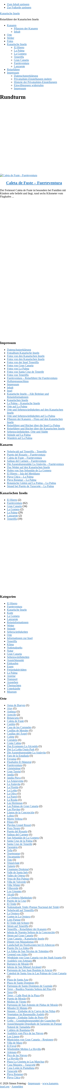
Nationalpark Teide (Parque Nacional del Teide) (33, 907)
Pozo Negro (13, 828)
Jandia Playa (14, 777)
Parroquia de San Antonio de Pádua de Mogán (32, 1004)
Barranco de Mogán (18, 963)
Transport (12, 679)
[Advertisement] (34, 138)
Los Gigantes (14, 891)
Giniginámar (14, 768)
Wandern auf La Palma (19, 438)
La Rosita (12, 799)
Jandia (10, 774)
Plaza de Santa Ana (17, 979)
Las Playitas (13, 809)
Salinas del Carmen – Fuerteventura (26, 460)
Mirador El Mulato (17, 1008)
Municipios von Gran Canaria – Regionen (30, 1039)
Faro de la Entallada (18, 755)
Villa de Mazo (14, 1042)
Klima (10, 644)
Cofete (10, 736)
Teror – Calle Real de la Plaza (23, 995)
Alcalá (10, 894)
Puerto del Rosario (17, 831)
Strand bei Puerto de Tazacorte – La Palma (30, 486)
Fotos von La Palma (18, 368)
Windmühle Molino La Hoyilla (24, 1049)
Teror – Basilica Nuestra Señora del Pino (29, 989)
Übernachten (14, 685)
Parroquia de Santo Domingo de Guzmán (29, 985)
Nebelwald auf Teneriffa (20, 910)
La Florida (12, 787)
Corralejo (12, 739)
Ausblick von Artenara (19, 960)
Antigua (11, 711)
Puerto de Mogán (16, 998)
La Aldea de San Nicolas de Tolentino (28, 951)
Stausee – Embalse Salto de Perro (25, 1017)
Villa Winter (13, 885)
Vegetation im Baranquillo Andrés (25, 1014)
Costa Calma (14, 743)
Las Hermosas (15, 803)
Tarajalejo (12, 847)
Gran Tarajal (14, 771)
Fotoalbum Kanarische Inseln (23, 352)
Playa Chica (13, 1077)
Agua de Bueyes (16, 705)
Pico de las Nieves (17, 1055)
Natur (10, 650)
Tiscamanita (13, 856)
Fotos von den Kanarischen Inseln (25, 355)
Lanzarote (12, 515)
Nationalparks (14, 647)
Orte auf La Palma (17, 406)
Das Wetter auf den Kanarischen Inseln (28, 467)
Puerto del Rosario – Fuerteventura (26, 454)
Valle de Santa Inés (17, 872)
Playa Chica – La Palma (20, 476)
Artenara (12, 1052)
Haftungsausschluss (18, 381)
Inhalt (10, 387)
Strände (11, 628)
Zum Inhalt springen (18, 4)
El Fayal (11, 1045)
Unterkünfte (13, 688)
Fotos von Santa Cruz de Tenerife (25, 371)
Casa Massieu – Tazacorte (21, 1064)
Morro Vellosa (15, 818)
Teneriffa (12, 518)
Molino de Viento (16, 1001)
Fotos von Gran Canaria (20, 365)
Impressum (13, 384)
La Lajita (12, 790)
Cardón (11, 724)
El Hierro (12, 499)
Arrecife (11, 714)
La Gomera (13, 509)
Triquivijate (13, 862)
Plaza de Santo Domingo (20, 982)
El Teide (11, 903)
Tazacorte (12, 1071)
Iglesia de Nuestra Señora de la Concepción (31, 932)
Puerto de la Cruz (16, 900)
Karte (10, 612)
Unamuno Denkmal (18, 869)
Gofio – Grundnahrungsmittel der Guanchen (31, 1020)
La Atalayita (13, 784)
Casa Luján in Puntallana (21, 1067)
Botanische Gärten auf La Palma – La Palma (31, 483)
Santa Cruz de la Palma (20, 840)
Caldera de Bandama (18, 1030)
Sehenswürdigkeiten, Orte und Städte (27, 431)
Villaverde (12, 888)
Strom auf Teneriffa (17, 926)
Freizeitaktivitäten (17, 669)
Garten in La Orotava (19, 916)
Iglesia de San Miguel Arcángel (24, 967)
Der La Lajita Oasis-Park (21, 749)
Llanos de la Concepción (20, 812)
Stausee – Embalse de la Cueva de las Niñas (31, 1011)
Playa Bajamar (15, 1074)
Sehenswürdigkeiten (18, 657)
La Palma (12, 512)
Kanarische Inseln (10, 13)
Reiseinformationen (17, 622)
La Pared (12, 796)
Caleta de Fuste (15, 721)
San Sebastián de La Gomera (23, 837)
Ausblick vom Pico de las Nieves (25, 1033)
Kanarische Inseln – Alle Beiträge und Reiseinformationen (28, 395)
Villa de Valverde (16, 881)
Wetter (10, 625)
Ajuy (10, 708)
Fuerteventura (14, 503)
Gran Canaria (14, 506)
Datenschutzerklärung (19, 349)
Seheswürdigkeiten (17, 631)
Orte (9, 634)
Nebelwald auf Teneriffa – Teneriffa (27, 451)
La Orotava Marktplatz (19, 897)
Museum (12, 691)
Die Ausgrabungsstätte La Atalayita (26, 752)
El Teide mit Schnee (18, 922)
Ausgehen (12, 682)
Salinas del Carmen (17, 834)
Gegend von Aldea (17, 954)
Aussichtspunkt (15, 660)
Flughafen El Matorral (19, 762)
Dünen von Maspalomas (20, 941)
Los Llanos (13, 1036)
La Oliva (12, 793)
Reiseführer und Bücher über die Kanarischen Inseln (36, 428)
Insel (9, 390)
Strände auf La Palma (19, 434)
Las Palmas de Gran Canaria (22, 806)
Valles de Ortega (16, 875)
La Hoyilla (13, 1058)
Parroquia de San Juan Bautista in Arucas (29, 970)
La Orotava (13, 913)
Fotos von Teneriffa (18, 374)
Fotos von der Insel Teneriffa (23, 362)
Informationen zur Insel (20, 638)
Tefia (10, 850)
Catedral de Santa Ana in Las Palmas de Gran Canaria (36, 973)
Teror (10, 992)
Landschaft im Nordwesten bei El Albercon (31, 944)
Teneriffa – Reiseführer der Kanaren (27, 929)
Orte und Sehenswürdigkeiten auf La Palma (31, 415)
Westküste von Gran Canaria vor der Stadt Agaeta (34, 957)
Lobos (10, 815)
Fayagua (11, 758)
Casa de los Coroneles (19, 727)
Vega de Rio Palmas (18, 878)
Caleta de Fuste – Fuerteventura (34, 183)
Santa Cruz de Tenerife (19, 844)
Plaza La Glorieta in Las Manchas (25, 1061)
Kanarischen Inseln (17, 400)
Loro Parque (14, 919)
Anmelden (17, 1086)
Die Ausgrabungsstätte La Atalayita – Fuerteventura (35, 464)
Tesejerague (13, 853)
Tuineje (11, 866)
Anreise (11, 675)
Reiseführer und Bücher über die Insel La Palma (33, 425)
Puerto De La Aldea (18, 948)
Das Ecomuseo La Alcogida (22, 746)
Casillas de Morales (17, 730)
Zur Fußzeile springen (19, 7)
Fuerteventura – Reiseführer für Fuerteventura (32, 378)
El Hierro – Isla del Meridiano (23, 473)
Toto (9, 859)
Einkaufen (12, 663)
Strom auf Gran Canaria (20, 935)
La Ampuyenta (15, 780)
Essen (10, 666)
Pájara (10, 821)
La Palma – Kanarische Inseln (23, 403)
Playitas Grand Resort (19, 825)
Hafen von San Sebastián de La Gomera (29, 470)
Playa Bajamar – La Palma (21, 479)
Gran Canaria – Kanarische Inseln (25, 938)
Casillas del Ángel (17, 733)
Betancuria (13, 717)
